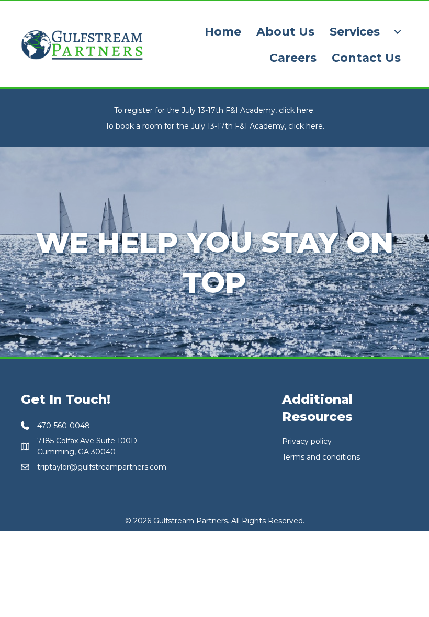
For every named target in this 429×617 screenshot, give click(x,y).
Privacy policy (307, 441)
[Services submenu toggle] (397, 32)
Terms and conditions (321, 457)
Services (355, 32)
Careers (293, 58)
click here (296, 110)
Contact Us (366, 58)
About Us (285, 32)
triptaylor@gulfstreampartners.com (101, 467)
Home (223, 32)
